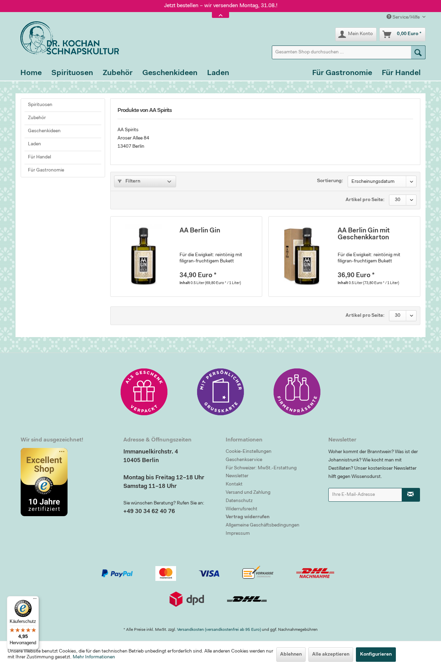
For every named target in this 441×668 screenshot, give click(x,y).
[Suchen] (418, 52)
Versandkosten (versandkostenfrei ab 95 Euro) (219, 630)
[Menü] (35, 600)
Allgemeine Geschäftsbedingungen (262, 525)
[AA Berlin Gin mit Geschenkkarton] (301, 256)
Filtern (132, 181)
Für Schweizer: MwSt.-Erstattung (261, 468)
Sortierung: (330, 181)
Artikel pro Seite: (365, 200)
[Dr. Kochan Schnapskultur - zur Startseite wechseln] (67, 37)
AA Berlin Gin (200, 231)
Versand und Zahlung (248, 492)
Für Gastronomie (46, 170)
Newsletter (237, 476)
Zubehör (37, 118)
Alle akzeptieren (330, 654)
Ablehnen (291, 654)
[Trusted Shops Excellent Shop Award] (67, 482)
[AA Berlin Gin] (143, 256)
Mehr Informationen (94, 657)
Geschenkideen (44, 131)
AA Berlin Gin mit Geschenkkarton (364, 234)
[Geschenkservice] (144, 391)
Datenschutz (239, 501)
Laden (34, 144)
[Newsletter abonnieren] (411, 495)
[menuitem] (348, 52)
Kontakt (234, 484)
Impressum (238, 533)
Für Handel (39, 157)
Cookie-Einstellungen (248, 451)
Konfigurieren (376, 654)
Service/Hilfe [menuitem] (406, 17)
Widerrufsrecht (241, 509)
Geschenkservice (244, 460)
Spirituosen (40, 105)
